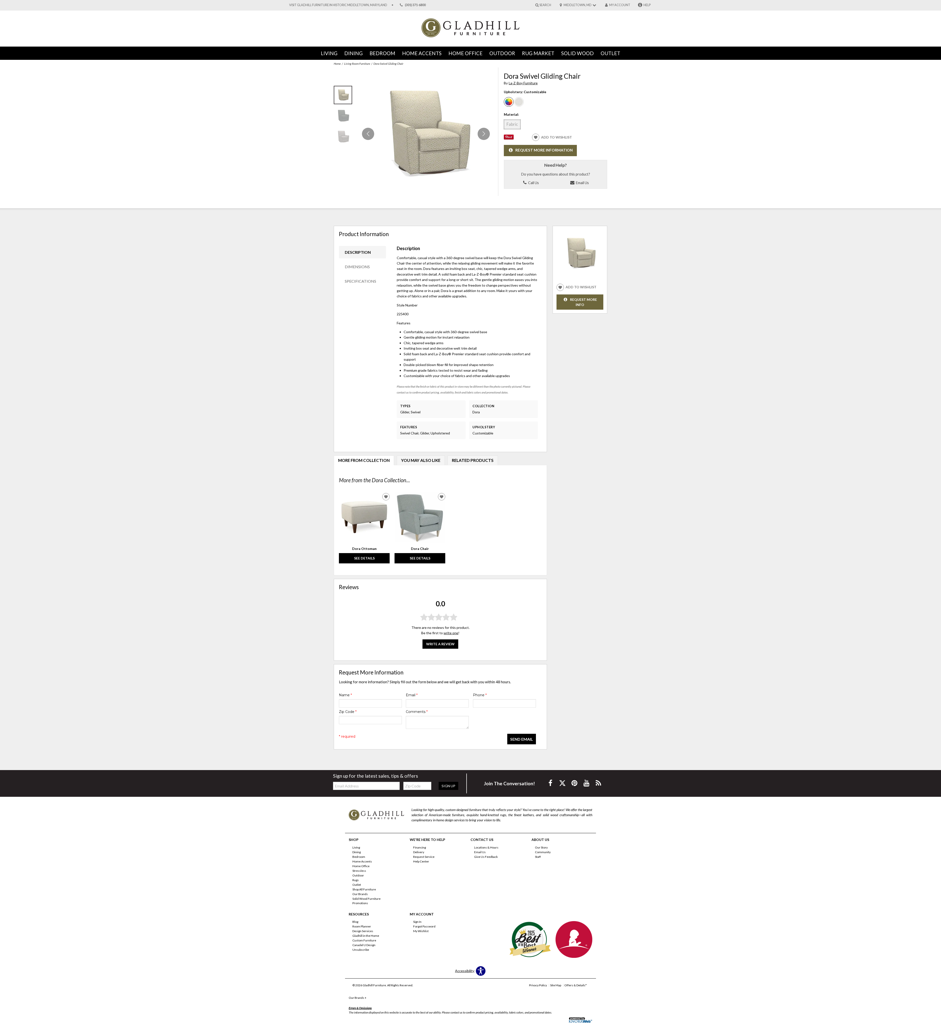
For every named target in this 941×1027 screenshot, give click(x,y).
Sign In (417, 922)
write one (451, 633)
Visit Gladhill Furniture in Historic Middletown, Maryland (338, 5)
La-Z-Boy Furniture (523, 83)
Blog (355, 922)
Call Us (533, 182)
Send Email (521, 739)
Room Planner (361, 926)
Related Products (473, 460)
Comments (417, 712)
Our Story (541, 847)
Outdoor (502, 53)
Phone (480, 695)
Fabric (512, 124)
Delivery (418, 852)
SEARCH (545, 5)
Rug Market (538, 53)
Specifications (360, 281)
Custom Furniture (364, 940)
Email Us (582, 182)
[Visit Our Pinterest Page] (574, 783)
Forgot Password (424, 926)
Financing (419, 847)
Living (329, 53)
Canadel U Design (363, 945)
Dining (353, 53)
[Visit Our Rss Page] (598, 783)
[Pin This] (509, 138)
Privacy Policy (538, 985)
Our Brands (360, 894)
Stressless (359, 871)
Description (358, 252)
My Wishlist (421, 931)
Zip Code (348, 712)
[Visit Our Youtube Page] (586, 783)
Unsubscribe (360, 949)
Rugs (355, 880)
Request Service (423, 857)
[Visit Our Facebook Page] (550, 783)
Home (337, 63)
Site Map (555, 985)
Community (543, 852)
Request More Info (583, 302)
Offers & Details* (575, 985)
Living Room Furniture (357, 63)
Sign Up (448, 786)
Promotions (360, 903)
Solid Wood (577, 53)
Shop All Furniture (364, 889)
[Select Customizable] (509, 102)
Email (412, 695)
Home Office (465, 53)
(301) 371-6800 (415, 5)
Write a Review (440, 644)
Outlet (610, 53)
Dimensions (357, 266)
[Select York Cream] (519, 102)
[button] (484, 134)
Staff (538, 857)
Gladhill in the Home (365, 936)
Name (345, 695)
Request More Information (544, 150)
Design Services (362, 931)
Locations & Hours (486, 847)
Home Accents (422, 53)
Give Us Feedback (486, 857)
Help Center (421, 861)
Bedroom (382, 53)
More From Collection (364, 460)
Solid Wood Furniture (366, 898)
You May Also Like (420, 460)
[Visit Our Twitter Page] (562, 783)
